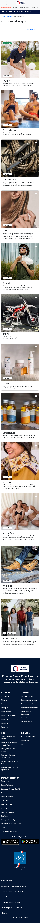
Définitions (4, 723)
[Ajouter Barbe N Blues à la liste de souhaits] (36, 396)
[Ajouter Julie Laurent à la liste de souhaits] (36, 445)
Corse (3, 828)
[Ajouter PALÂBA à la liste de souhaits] (36, 44)
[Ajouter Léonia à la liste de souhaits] (36, 346)
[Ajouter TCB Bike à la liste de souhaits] (36, 297)
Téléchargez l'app (20, 836)
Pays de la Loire (6, 804)
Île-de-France (5, 781)
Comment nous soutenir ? (30, 700)
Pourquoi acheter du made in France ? (8, 756)
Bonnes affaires (6, 8)
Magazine (4, 719)
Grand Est (4, 800)
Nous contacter (26, 722)
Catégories (5, 696)
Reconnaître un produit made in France (9, 744)
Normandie (4, 793)
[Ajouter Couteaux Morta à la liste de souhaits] (36, 142)
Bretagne (4, 808)
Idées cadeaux (6, 712)
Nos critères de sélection (30, 708)
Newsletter (5, 727)
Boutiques (4, 708)
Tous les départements (9, 831)
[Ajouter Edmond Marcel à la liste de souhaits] (36, 601)
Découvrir (28, 12)
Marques (9, 16)
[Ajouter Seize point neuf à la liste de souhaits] (36, 93)
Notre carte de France (8, 715)
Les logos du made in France (8, 750)
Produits (4, 704)
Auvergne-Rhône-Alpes (9, 820)
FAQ (22, 744)
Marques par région (10, 778)
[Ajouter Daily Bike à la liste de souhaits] (36, 246)
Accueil (3, 16)
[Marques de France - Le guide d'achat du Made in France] (20, 3)
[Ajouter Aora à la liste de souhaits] (36, 193)
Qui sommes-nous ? (27, 696)
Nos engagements (27, 704)
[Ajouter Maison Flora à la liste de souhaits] (36, 496)
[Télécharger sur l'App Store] (10, 842)
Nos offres (25, 740)
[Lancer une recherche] (37, 3)
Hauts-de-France (7, 797)
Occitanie (4, 816)
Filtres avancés (30, 30)
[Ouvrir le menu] (4, 3)
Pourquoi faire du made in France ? (9, 762)
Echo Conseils (24, 917)
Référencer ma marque (29, 736)
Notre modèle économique (26, 713)
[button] (20, 897)
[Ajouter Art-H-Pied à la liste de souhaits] (36, 549)
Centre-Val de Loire (7, 785)
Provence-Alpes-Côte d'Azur (11, 824)
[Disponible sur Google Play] (30, 841)
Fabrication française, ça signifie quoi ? (9, 768)
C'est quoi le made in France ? (8, 738)
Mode (15, 8)
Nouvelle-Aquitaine (7, 812)
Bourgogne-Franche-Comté (10, 789)
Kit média (24, 718)
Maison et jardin (24, 8)
